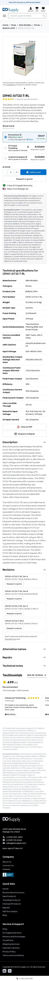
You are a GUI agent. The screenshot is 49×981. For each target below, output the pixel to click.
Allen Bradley (25, 25)
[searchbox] (27, 15)
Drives (37, 25)
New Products (9, 896)
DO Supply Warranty (12, 932)
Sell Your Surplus (10, 911)
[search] (43, 15)
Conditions (8, 940)
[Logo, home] (11, 9)
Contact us (11, 85)
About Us (7, 861)
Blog (5, 915)
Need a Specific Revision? (27, 99)
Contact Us (8, 865)
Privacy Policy (9, 951)
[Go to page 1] (24, 88)
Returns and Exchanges (14, 936)
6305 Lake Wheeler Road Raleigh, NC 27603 (14, 830)
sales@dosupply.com (16, 843)
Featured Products (12, 903)
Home (5, 25)
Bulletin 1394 (9, 28)
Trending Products (11, 900)
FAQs (5, 929)
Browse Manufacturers (13, 892)
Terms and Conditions (13, 955)
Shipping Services (11, 944)
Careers (6, 869)
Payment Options (11, 947)
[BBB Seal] (24, 875)
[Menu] (5, 15)
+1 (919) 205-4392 (14, 837)
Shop (13, 25)
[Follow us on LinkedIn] (4, 971)
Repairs (6, 907)
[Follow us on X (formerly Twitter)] (9, 971)
